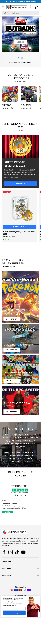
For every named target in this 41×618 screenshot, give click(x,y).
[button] (37, 7)
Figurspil (26, 105)
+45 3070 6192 (15, 458)
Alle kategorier (20, 81)
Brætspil (10, 43)
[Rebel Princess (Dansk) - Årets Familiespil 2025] (19, 207)
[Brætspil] (10, 94)
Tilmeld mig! (14, 613)
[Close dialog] (38, 598)
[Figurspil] (29, 94)
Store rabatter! (27, 43)
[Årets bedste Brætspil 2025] (20, 146)
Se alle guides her (8, 266)
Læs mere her (11, 319)
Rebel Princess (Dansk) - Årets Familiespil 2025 (19, 233)
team (31, 440)
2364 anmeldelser (23, 492)
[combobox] (20, 13)
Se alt (21, 130)
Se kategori (20, 183)
